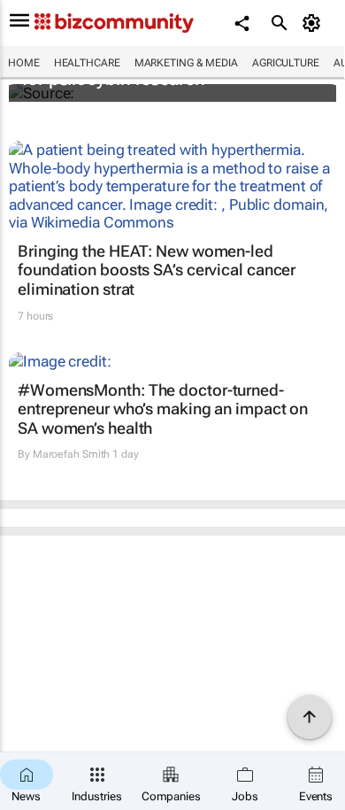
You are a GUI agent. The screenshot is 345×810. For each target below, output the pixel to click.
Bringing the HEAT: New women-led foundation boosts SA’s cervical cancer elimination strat (156, 270)
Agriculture (285, 63)
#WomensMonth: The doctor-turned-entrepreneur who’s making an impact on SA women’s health (163, 409)
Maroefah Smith (72, 454)
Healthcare (87, 63)
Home (24, 63)
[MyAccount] (314, 23)
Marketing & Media (186, 63)
